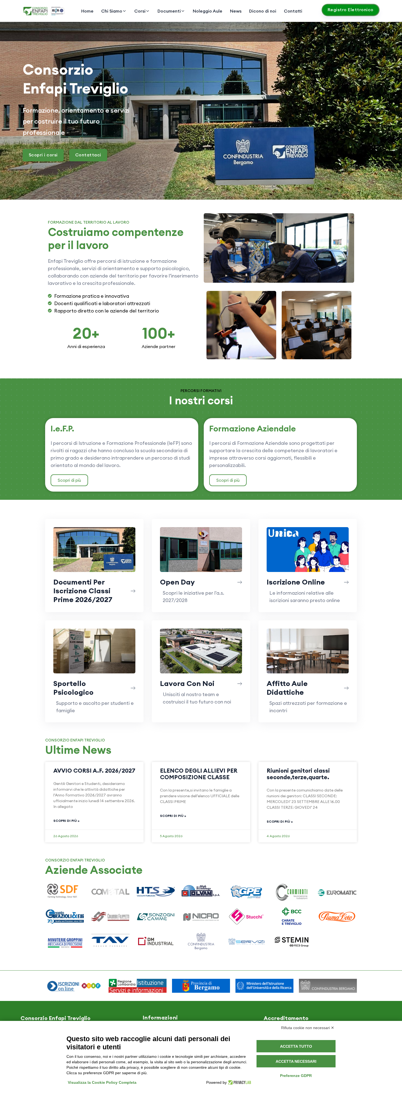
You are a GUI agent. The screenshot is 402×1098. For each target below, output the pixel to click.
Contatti (293, 11)
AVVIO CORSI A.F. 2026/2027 (94, 770)
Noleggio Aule (207, 11)
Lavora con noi (187, 683)
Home (87, 11)
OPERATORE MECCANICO (241, 328)
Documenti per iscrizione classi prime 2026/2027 (82, 590)
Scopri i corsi (43, 154)
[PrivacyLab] (239, 1082)
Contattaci (88, 154)
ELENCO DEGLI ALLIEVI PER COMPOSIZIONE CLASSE (198, 774)
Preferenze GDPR (296, 1075)
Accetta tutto (296, 1046)
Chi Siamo (111, 11)
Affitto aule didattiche (287, 688)
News (235, 11)
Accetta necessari (296, 1061)
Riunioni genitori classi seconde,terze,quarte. (298, 774)
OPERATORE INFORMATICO (316, 328)
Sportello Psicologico (73, 688)
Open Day (177, 581)
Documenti (169, 11)
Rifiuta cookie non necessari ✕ (307, 1028)
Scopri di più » (66, 821)
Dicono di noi (262, 11)
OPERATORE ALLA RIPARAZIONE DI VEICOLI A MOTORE (279, 250)
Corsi (139, 11)
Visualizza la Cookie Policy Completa (102, 1082)
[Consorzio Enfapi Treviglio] (44, 11)
